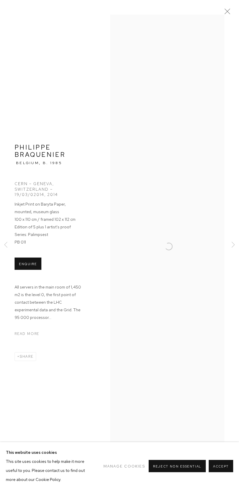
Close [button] (226, 13)
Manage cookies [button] (124, 466)
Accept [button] (221, 466)
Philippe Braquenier (40, 151)
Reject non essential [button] (177, 466)
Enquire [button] (28, 264)
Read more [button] (27, 333)
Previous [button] (6, 245)
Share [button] (27, 356)
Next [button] (233, 245)
